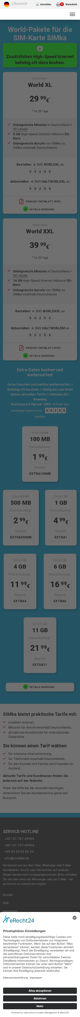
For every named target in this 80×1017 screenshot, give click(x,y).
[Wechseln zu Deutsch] (6, 4)
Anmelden (45, 4)
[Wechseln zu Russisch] (19, 3)
